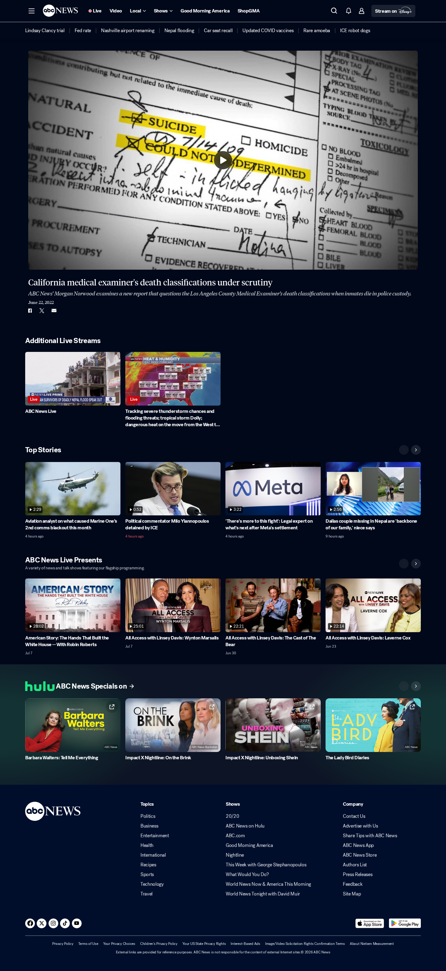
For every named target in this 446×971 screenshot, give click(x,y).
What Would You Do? (247, 874)
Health (147, 845)
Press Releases (358, 874)
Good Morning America (249, 845)
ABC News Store (360, 855)
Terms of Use (88, 944)
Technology (152, 884)
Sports (147, 874)
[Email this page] (54, 311)
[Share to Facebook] (30, 311)
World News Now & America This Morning (268, 884)
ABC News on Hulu (245, 826)
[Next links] (416, 686)
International (153, 855)
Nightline (235, 855)
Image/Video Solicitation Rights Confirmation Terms (305, 944)
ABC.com (235, 835)
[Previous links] (404, 686)
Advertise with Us (360, 826)
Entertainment (154, 835)
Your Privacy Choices (119, 944)
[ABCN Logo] (60, 11)
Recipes (148, 864)
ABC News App (358, 845)
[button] (31, 11)
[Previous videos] (404, 450)
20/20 (232, 816)
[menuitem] (45, 30)
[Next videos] (416, 450)
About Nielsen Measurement (372, 944)
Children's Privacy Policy (158, 944)
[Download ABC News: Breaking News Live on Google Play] (405, 923)
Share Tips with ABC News (370, 835)
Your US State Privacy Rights (204, 944)
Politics (147, 816)
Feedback (352, 884)
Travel (146, 894)
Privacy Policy (62, 944)
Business (149, 826)
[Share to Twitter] (42, 311)
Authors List (355, 864)
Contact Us (354, 816)
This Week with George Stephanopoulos (266, 864)
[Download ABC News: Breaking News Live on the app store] (369, 923)
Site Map (352, 894)
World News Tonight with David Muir (263, 894)
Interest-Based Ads (245, 944)
